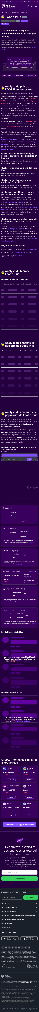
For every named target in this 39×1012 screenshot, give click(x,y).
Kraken (16, 139)
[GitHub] (29, 947)
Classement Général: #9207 (8, 21)
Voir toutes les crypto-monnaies (19, 825)
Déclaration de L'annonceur (33, 1008)
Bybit (11, 139)
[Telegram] (6, 947)
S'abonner (30, 897)
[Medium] (19, 947)
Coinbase (4, 139)
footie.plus (10, 452)
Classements (15, 12)
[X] (2, 947)
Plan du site (3, 1008)
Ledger (3, 149)
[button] (32, 6)
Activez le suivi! (25, 64)
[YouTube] (9, 947)
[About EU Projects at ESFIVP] (8, 966)
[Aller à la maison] (2, 12)
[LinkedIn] (16, 947)
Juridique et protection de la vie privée (13, 1008)
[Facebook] (12, 947)
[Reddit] (25, 947)
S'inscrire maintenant (28, 521)
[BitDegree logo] (6, 976)
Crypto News (32, 249)
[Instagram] (22, 947)
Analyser (11, 779)
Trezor (11, 149)
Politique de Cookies (24, 1008)
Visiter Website (31, 571)
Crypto (7, 12)
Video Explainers (22, 252)
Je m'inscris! (19, 878)
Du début (18, 256)
